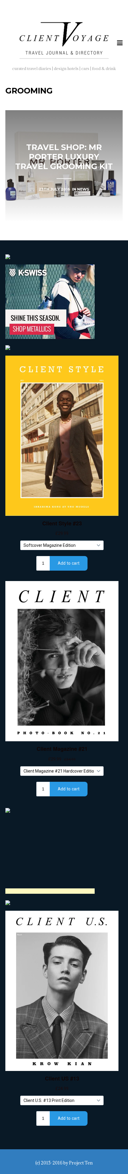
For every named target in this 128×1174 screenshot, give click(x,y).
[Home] (64, 39)
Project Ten (81, 1163)
